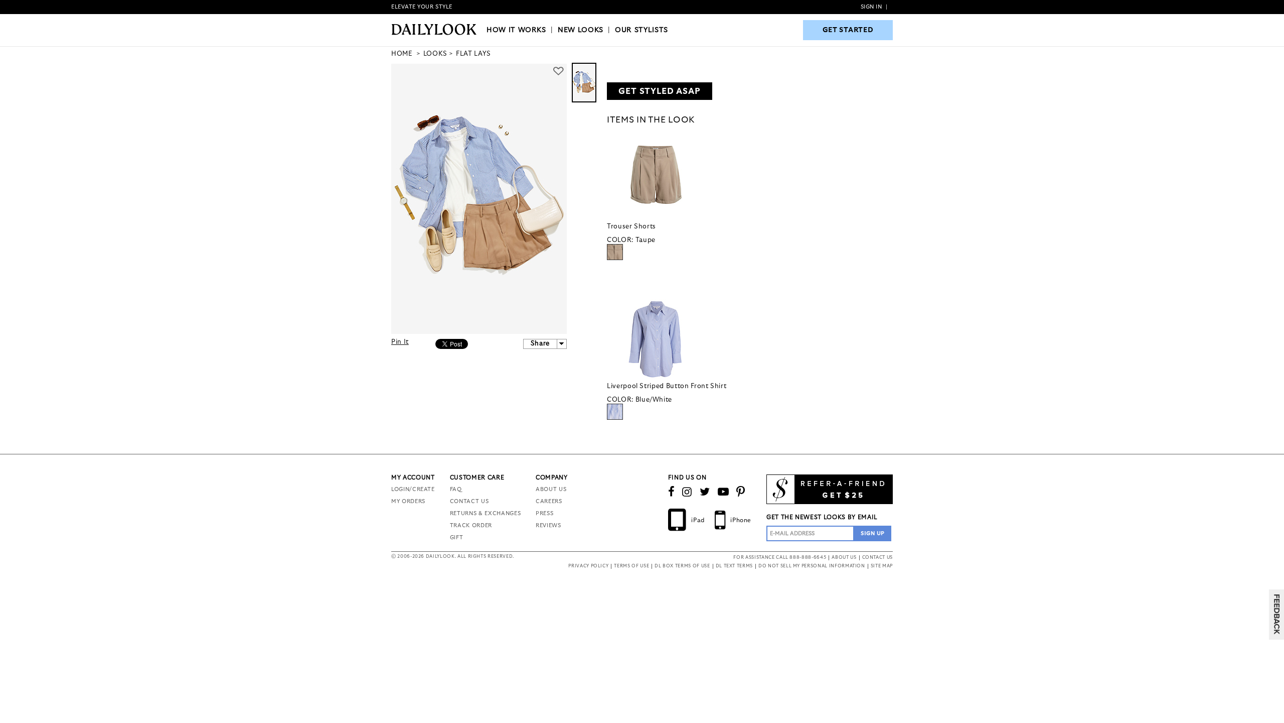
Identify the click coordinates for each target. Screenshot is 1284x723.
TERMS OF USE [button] (631, 566)
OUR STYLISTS (641, 30)
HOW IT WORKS (516, 30)
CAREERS (549, 501)
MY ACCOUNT (413, 477)
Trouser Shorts (631, 226)
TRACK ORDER (471, 525)
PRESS (544, 513)
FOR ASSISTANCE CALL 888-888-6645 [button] (779, 557)
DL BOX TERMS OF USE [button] (682, 566)
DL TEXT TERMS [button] (734, 566)
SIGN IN (871, 7)
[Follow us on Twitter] (705, 492)
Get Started (848, 30)
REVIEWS (548, 525)
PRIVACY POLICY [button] (588, 566)
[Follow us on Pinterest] (740, 492)
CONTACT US (469, 501)
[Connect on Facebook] (671, 492)
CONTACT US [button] (877, 557)
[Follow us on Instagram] (687, 492)
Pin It (400, 342)
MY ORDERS (408, 501)
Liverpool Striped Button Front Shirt (666, 386)
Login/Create (413, 489)
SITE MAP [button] (882, 566)
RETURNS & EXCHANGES (485, 513)
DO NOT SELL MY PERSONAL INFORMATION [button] (811, 566)
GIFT (456, 537)
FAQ (456, 489)
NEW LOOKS (580, 30)
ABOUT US (551, 489)
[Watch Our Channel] (723, 492)
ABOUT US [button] (844, 557)
